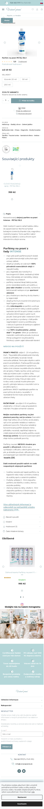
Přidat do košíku (28, 101)
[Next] (39, 566)
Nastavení (22, 797)
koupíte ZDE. (9, 458)
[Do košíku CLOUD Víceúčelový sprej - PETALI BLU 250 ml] (12, 199)
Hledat (7, 20)
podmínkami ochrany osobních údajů (16, 741)
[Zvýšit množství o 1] (8, 100)
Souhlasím (22, 804)
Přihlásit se (6, 747)
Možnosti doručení (25, 113)
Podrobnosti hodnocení (12, 64)
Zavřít (14, 104)
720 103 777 (18, 759)
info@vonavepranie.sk (23, 764)
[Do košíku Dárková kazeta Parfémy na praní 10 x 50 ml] (22, 590)
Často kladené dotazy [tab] (15, 531)
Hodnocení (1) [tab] (11, 527)
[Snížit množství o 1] (3, 100)
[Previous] (4, 566)
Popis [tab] (8, 214)
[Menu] (3, 9)
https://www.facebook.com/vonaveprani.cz (19, 771)
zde (33, 792)
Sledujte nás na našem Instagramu (22, 607)
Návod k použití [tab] (12, 517)
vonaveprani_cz (24, 771)
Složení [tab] (9, 522)
